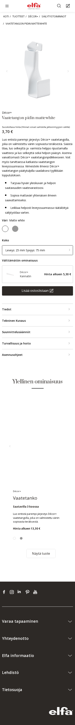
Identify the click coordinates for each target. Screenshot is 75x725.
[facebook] (5, 592)
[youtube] (35, 592)
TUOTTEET (18, 16)
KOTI (6, 16)
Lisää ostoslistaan (35, 290)
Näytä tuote (41, 553)
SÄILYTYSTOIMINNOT (54, 16)
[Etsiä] (59, 6)
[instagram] (13, 592)
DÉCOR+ (33, 16)
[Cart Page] (68, 6)
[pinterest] (28, 592)
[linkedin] (20, 592)
